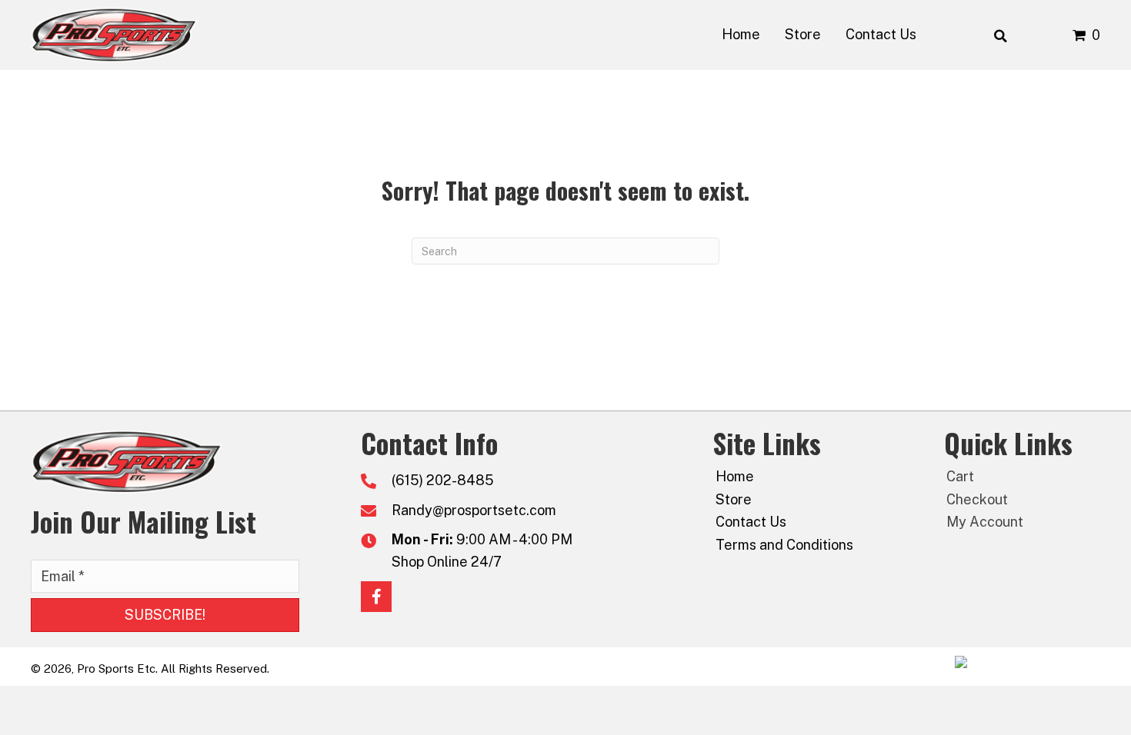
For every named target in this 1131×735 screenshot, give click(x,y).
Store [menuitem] (734, 499)
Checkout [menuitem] (977, 499)
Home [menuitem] (735, 476)
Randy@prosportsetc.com (474, 510)
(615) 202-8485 (443, 480)
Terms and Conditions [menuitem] (784, 545)
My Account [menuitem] (984, 522)
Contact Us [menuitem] (751, 522)
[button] (165, 615)
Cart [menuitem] (960, 476)
